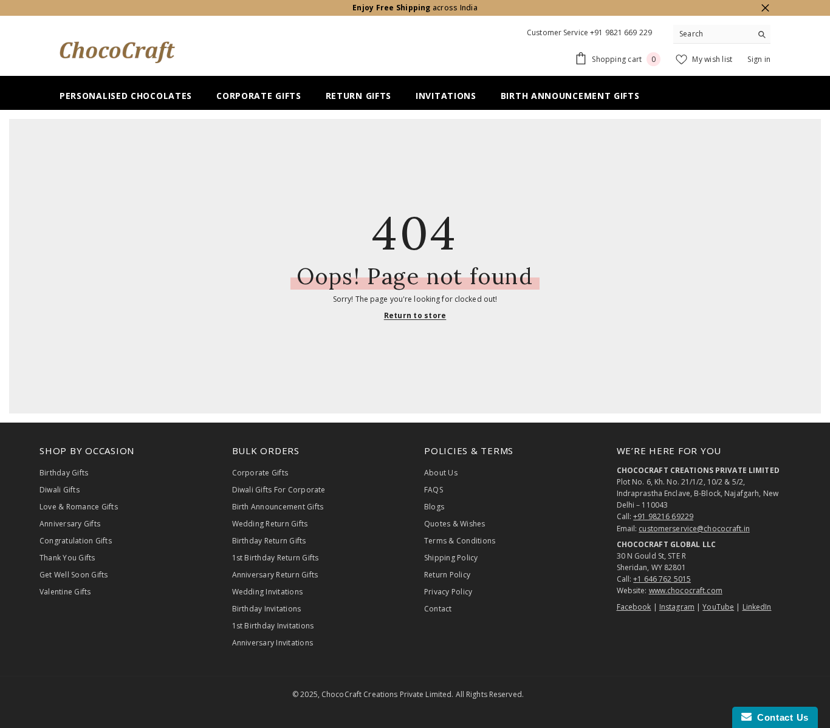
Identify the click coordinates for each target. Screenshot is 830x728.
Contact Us (780, 717)
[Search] (721, 34)
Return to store (415, 315)
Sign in (758, 59)
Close (765, 8)
